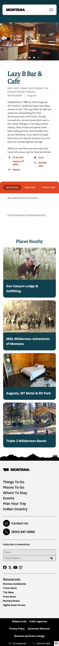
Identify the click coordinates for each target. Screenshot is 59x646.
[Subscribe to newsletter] (51, 558)
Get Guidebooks (19, 643)
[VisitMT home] (14, 9)
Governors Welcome (39, 628)
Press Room (9, 596)
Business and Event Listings (29, 636)
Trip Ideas (8, 592)
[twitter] (10, 567)
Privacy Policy (17, 628)
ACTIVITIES (12, 187)
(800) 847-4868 (23, 532)
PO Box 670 (18, 161)
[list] (29, 213)
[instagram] (20, 567)
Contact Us (19, 523)
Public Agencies (38, 621)
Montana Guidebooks (14, 583)
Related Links (19, 621)
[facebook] (5, 567)
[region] (29, 41)
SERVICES (30, 187)
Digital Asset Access (14, 605)
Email (40, 157)
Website (16, 169)
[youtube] (15, 567)
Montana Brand (11, 600)
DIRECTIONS (48, 187)
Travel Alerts (10, 588)
